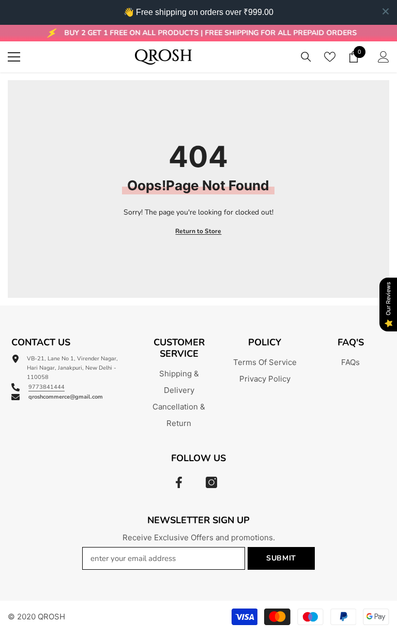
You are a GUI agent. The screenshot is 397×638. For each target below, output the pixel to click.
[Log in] (383, 57)
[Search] (306, 57)
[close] (385, 11)
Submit (281, 558)
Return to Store (198, 231)
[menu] (14, 57)
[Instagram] (211, 482)
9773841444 (46, 387)
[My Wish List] (329, 57)
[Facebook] (178, 482)
